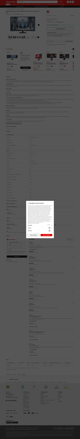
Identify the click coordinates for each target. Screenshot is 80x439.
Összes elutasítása (33, 235)
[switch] (49, 228)
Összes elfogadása (46, 235)
